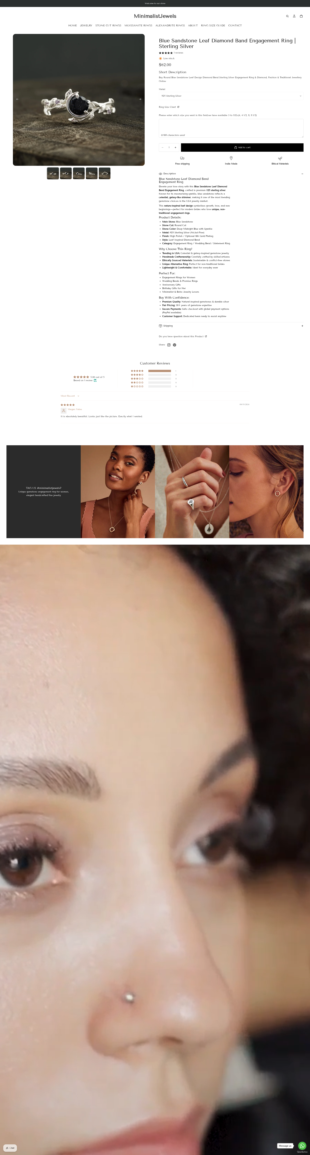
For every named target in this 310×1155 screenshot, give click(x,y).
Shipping (168, 325)
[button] (137, 371)
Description (169, 173)
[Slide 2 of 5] (66, 173)
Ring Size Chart (168, 107)
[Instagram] (169, 345)
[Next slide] (141, 99)
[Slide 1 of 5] (53, 173)
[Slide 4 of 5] (92, 173)
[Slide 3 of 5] (79, 173)
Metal (162, 89)
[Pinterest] (174, 345)
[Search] (287, 16)
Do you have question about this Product (181, 336)
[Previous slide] (16, 99)
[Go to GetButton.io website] (302, 1152)
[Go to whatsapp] (302, 1146)
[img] (68, 405)
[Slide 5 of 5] (104, 173)
